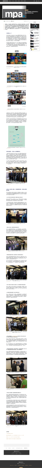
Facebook (24, 21)
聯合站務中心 (30, 465)
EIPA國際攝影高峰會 (14, 336)
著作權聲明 (19, 465)
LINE (25, 21)
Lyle (5, 21)
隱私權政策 (23, 465)
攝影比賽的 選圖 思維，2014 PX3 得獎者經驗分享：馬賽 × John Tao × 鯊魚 (15, 435)
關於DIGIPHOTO (12, 465)
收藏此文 (13, 21)
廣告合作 (16, 465)
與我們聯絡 (26, 465)
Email (28, 21)
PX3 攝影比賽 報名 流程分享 (9, 433)
